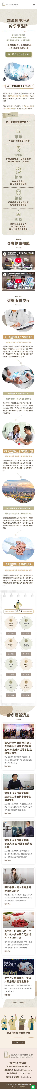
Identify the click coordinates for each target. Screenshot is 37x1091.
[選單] (34, 4)
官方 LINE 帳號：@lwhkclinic (18, 1077)
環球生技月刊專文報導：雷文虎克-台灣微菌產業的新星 (18, 843)
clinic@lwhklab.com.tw (23, 1070)
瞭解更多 (7, 766)
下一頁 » (23, 1002)
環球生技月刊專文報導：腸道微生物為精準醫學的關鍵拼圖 (17, 796)
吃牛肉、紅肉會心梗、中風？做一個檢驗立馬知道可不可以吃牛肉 (17, 934)
